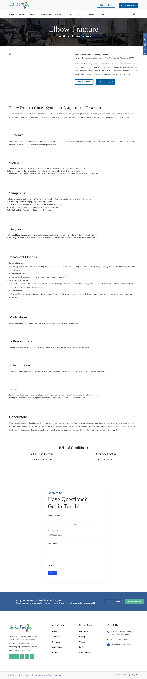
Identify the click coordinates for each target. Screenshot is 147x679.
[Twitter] (27, 656)
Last (75, 524)
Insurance (59, 14)
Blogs (80, 14)
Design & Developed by (127, 675)
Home (11, 14)
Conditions (46, 14)
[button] (134, 14)
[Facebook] (16, 656)
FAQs (71, 14)
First (49, 524)
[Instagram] (22, 656)
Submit (52, 573)
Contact (102, 14)
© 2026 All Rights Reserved (34, 675)
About (21, 14)
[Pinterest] (32, 656)
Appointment (85, 652)
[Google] (11, 656)
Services (33, 14)
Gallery (91, 14)
